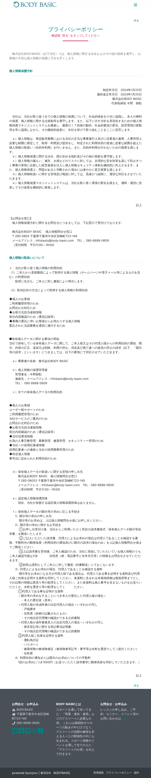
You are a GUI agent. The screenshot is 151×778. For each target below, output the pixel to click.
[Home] (35, 4)
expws (33, 773)
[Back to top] (144, 771)
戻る (136, 20)
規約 (136, 772)
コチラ (126, 718)
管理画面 (98, 772)
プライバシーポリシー (119, 772)
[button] (135, 4)
